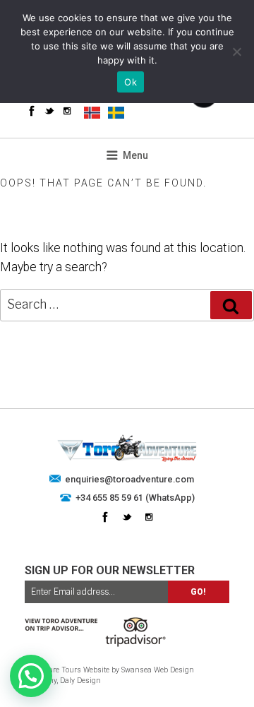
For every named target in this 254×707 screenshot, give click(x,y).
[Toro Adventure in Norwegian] (92, 112)
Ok (130, 82)
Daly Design (80, 680)
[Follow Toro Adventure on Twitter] (49, 111)
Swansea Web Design (157, 670)
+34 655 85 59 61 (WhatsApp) (135, 497)
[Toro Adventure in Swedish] (116, 112)
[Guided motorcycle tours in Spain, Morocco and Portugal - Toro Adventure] (127, 459)
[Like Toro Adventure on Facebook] (32, 111)
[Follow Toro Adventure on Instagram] (67, 111)
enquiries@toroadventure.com (129, 479)
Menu (135, 155)
